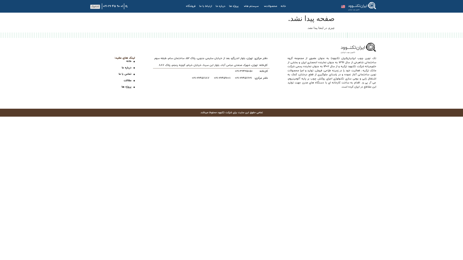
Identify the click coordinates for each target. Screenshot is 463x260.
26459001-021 (222, 78)
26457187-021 (200, 78)
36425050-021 (244, 71)
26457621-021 (243, 78)
